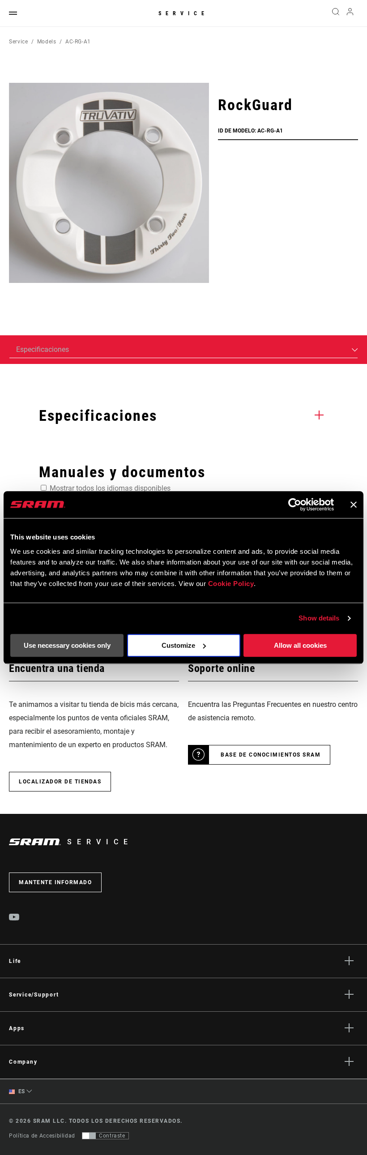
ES (21, 1091)
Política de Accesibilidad (42, 1136)
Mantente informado (55, 882)
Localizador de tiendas (60, 782)
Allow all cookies (300, 645)
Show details (319, 618)
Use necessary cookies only (67, 645)
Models (46, 41)
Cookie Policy (231, 583)
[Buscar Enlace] (335, 13)
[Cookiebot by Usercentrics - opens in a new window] (295, 504)
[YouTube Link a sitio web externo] (14, 918)
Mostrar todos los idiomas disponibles (110, 488)
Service (183, 13)
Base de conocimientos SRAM (270, 755)
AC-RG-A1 (78, 41)
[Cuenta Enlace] (350, 13)
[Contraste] (89, 1136)
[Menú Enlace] (13, 13)
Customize (178, 645)
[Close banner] (353, 504)
